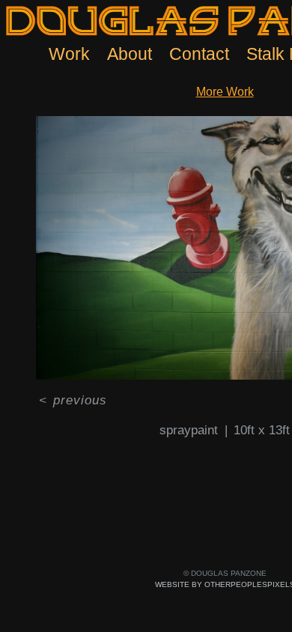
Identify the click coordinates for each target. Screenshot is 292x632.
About (129, 54)
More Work (225, 91)
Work (69, 54)
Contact (199, 54)
